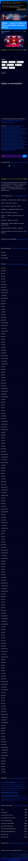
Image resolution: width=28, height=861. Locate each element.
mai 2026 (3, 276)
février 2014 (3, 577)
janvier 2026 (3, 287)
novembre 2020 (4, 457)
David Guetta (23, 128)
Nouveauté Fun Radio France (7, 826)
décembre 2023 (4, 355)
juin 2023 (3, 372)
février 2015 (3, 544)
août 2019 (3, 498)
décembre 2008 (4, 747)
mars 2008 (3, 771)
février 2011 (3, 676)
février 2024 (3, 350)
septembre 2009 (4, 722)
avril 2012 (3, 637)
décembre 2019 (4, 487)
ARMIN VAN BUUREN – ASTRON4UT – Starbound (12, 228)
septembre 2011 (4, 656)
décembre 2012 (4, 615)
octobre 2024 (4, 328)
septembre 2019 (4, 495)
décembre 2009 (4, 714)
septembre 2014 (4, 558)
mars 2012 (3, 640)
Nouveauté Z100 (4, 837)
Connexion (3, 252)
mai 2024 (3, 342)
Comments (4, 257)
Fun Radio (24, 133)
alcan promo (17, 127)
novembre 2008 (4, 750)
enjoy (13, 129)
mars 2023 (3, 380)
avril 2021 (3, 443)
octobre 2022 (4, 394)
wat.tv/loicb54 (4, 149)
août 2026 (3, 268)
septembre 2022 (4, 396)
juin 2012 (3, 632)
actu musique (16, 125)
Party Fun (11, 147)
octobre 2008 (4, 752)
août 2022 (3, 399)
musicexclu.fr (10, 140)
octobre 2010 (4, 687)
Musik (15, 140)
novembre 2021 (4, 424)
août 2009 (3, 725)
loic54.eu (20, 136)
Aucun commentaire (16, 31)
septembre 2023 (4, 363)
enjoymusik (9, 131)
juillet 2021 (3, 435)
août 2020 (3, 465)
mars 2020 (3, 478)
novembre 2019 (4, 489)
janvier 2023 (3, 385)
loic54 (16, 136)
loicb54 (8, 137)
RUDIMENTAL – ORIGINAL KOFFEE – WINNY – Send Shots (14, 200)
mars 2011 (3, 673)
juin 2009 (3, 730)
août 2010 (3, 692)
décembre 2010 (4, 681)
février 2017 (3, 506)
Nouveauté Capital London (6, 820)
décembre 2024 (4, 322)
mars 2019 (3, 500)
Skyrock (14, 148)
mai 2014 (3, 569)
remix (23, 147)
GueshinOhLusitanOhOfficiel (7, 136)
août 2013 (3, 593)
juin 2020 (3, 470)
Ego (6, 129)
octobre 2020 (4, 459)
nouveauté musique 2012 (6, 144)
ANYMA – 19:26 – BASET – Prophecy (9, 203)
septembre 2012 (4, 624)
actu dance (9, 125)
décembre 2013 (4, 583)
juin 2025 (3, 306)
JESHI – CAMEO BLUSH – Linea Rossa (9, 212)
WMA (9, 149)
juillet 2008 (3, 761)
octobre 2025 (4, 295)
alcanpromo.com (5, 128)
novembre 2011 (4, 651)
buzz (11, 128)
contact (14, 128)
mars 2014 (3, 574)
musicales (6, 139)
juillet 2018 (3, 503)
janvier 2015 (3, 547)
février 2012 (3, 643)
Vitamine (22, 148)
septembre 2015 (4, 528)
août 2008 (3, 758)
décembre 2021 (4, 421)
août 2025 (3, 300)
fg (18, 133)
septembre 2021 (4, 429)
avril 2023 (3, 377)
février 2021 (3, 448)
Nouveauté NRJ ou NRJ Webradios (8, 828)
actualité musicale (18, 858)
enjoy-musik (23, 129)
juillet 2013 (3, 596)
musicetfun (12, 139)
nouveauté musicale (9, 143)
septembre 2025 (4, 298)
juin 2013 (3, 599)
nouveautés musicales (12, 145)
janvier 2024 (3, 352)
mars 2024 (3, 347)
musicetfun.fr (18, 139)
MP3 (20, 137)
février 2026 (3, 284)
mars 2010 (3, 706)
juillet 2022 (3, 402)
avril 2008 (3, 769)
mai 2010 (3, 700)
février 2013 (3, 610)
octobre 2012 (4, 621)
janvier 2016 (3, 520)
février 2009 (3, 741)
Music (22, 137)
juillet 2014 (3, 563)
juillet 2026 (3, 270)
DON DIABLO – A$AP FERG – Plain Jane (9, 220)
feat (16, 133)
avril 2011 (3, 670)
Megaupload (13, 137)
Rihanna (3, 148)
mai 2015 (3, 536)
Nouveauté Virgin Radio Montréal (8, 831)
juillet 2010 (3, 695)
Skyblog (10, 148)
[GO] (25, 156)
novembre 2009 (4, 717)
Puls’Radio (8, 188)
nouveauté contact (6, 141)
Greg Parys (3, 135)
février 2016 (3, 517)
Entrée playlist (4, 812)
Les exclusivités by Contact (7, 815)
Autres (2, 809)
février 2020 (3, 481)
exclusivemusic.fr (5, 133)
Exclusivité (12, 133)
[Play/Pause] (1, 50)
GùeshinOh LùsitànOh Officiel (13, 135)
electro (9, 129)
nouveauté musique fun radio (20, 144)
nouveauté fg (14, 141)
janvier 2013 (3, 613)
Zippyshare (13, 149)
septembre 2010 (4, 689)
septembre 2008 (4, 755)
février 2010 (3, 708)
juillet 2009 (3, 728)
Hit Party (12, 185)
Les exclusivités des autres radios (8, 817)
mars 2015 (3, 541)
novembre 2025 (4, 292)
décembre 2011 (4, 648)
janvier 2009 (3, 744)
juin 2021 (3, 437)
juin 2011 (3, 665)
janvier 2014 (3, 580)
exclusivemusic (14, 132)
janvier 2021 (3, 451)
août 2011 (3, 659)
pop (15, 147)
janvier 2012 (3, 646)
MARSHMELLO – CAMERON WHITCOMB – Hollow (12, 209)
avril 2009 (3, 736)
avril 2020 (3, 476)
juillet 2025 (3, 303)
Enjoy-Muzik (4, 131)
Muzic (18, 140)
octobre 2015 (4, 525)
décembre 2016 (4, 509)
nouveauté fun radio (15, 790)
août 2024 (3, 333)
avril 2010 (3, 703)
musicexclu (3, 140)
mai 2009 (3, 733)
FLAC (20, 133)
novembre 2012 (4, 618)
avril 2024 (3, 344)
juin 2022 (3, 405)
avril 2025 (3, 311)
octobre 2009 (4, 719)
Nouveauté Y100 (4, 834)
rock (6, 148)
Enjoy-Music (17, 129)
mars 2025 (3, 314)
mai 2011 (3, 667)
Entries (3, 255)
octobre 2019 (4, 492)
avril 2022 (3, 410)
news (24, 140)
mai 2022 (3, 407)
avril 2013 (3, 604)
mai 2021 (3, 440)
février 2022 (3, 415)
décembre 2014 (4, 550)
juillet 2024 (3, 336)
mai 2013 (3, 602)
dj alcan (3, 129)
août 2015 (3, 530)
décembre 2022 (4, 388)
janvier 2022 (3, 418)
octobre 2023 (4, 361)
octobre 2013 (4, 588)
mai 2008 (3, 766)
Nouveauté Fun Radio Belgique (7, 823)
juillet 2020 (3, 467)
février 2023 (3, 383)
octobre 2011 (4, 654)
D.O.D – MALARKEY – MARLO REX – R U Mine (11, 206)
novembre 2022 (4, 391)
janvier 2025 (3, 320)
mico (17, 137)
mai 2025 (3, 309)
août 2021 (3, 432)
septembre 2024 (4, 331)
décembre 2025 (4, 289)
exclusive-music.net (5, 132)
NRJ (6, 147)
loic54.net (3, 137)
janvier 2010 (3, 711)
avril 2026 (3, 279)
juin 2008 (3, 763)
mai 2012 (3, 635)
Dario (18, 128)
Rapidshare (19, 147)
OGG (8, 147)
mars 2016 (3, 514)
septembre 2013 (4, 591)
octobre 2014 (4, 555)
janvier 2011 (3, 678)
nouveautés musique (19, 798)
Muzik (21, 140)
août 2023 (3, 366)
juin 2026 (3, 273)
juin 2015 (3, 533)
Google (2, 858)
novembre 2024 (4, 325)
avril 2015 (3, 539)
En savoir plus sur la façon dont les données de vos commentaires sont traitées (13, 120)
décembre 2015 (4, 522)
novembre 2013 (4, 585)
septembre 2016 (4, 511)
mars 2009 (3, 739)
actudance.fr (10, 127)
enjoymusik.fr (16, 131)
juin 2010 (3, 698)
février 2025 (3, 317)
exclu (21, 131)
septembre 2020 (4, 462)
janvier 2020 (3, 484)
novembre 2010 (4, 684)
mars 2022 (3, 413)
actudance (3, 127)
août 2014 (3, 561)
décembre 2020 (4, 454)
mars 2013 (3, 607)
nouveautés (4, 145)
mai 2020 (3, 473)
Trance (18, 148)
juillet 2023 (3, 369)
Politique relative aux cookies (14, 6)
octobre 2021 (4, 426)
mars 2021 (3, 446)
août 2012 (3, 626)
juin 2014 (3, 566)
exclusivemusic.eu (22, 132)
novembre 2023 (4, 358)
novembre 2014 (4, 552)
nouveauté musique (18, 143)
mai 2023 (3, 374)
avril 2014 (3, 572)
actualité (21, 125)
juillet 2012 (3, 629)
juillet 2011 (3, 662)
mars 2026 (3, 281)
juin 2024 (3, 339)
